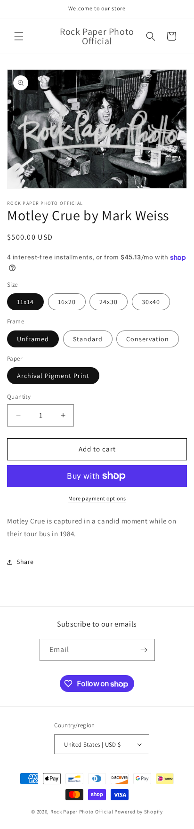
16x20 (67, 302)
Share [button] (25, 561)
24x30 (108, 302)
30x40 (151, 302)
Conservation (147, 339)
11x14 (25, 302)
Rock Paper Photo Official (82, 811)
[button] (18, 36)
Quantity (19, 397)
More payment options (97, 498)
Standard (88, 339)
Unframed (33, 339)
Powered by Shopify (138, 811)
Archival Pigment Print (53, 375)
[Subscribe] (144, 650)
